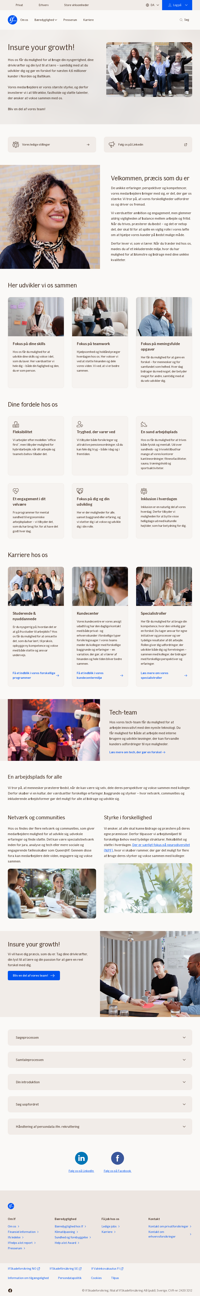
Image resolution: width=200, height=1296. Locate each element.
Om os (24, 20)
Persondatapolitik (70, 1278)
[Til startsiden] (12, 20)
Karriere (88, 20)
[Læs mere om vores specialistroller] (164, 586)
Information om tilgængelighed (28, 1278)
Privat (19, 5)
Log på (177, 5)
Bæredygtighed (44, 20)
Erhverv (44, 5)
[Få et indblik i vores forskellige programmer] (36, 586)
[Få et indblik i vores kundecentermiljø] (100, 586)
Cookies (96, 1278)
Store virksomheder (76, 5)
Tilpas (115, 1278)
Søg (186, 19)
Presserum (70, 20)
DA (152, 5)
